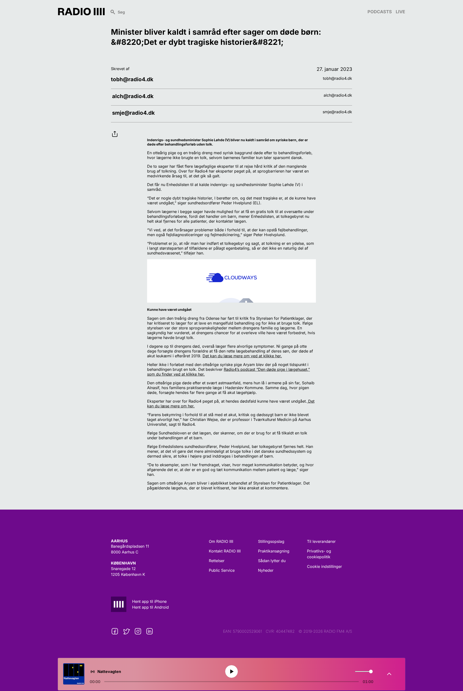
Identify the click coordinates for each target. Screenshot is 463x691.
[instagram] (138, 631)
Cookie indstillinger (324, 566)
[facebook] (115, 631)
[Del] (115, 130)
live (400, 11)
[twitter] (126, 631)
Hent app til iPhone (149, 601)
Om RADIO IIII (221, 541)
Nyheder (265, 570)
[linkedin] (149, 631)
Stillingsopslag (271, 541)
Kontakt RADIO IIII (225, 551)
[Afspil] (231, 671)
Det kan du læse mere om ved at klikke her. (242, 355)
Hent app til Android (150, 607)
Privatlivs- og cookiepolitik (319, 554)
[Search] (236, 11)
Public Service (222, 570)
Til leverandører (321, 541)
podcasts (380, 11)
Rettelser (217, 560)
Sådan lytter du (272, 560)
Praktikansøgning (273, 551)
